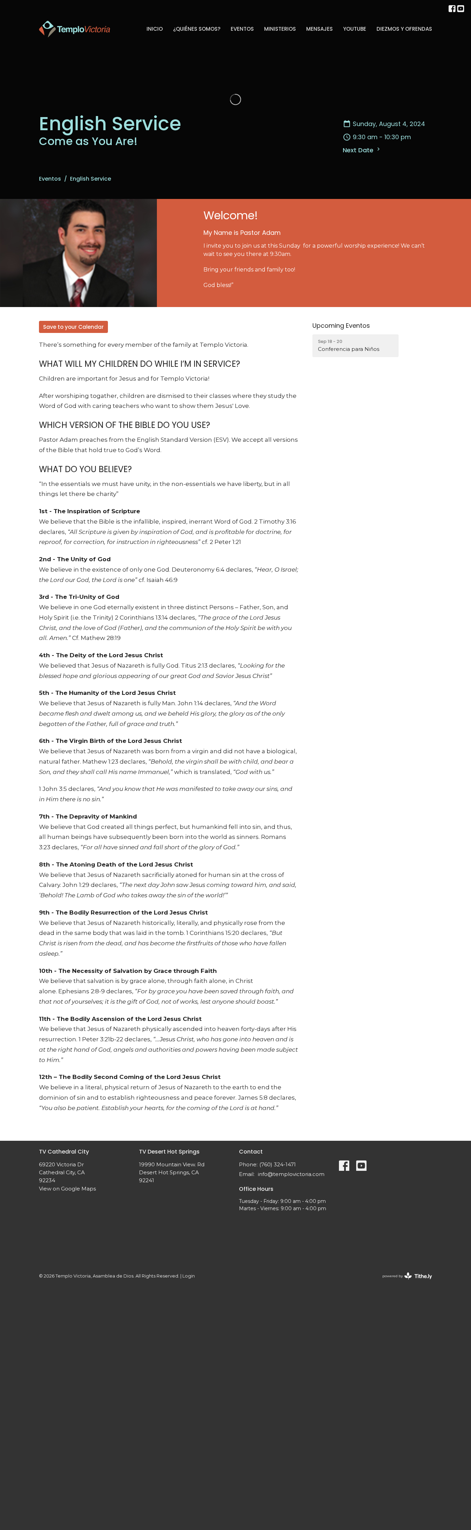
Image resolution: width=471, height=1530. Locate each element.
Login (188, 1276)
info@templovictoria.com (291, 1174)
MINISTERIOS (280, 28)
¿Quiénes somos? (196, 28)
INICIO (155, 28)
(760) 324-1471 (277, 1164)
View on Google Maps (67, 1188)
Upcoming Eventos (341, 325)
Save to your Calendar (73, 327)
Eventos (242, 28)
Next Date (359, 150)
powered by (403, 1282)
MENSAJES (319, 28)
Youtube (354, 28)
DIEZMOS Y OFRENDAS (404, 28)
